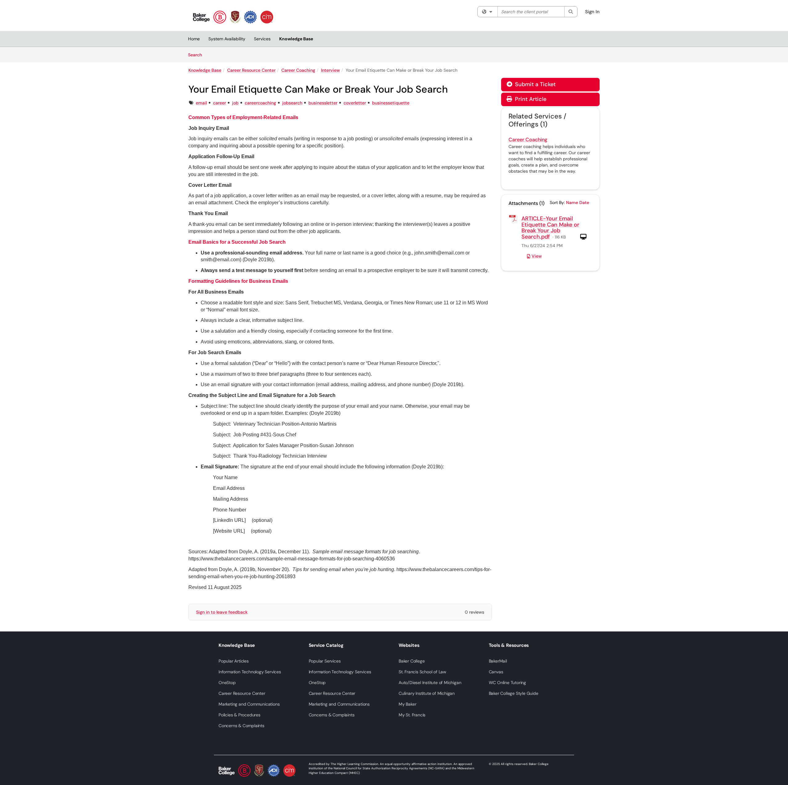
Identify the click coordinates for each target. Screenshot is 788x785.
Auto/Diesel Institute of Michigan (430, 682)
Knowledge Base (296, 39)
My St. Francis (412, 715)
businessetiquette (390, 103)
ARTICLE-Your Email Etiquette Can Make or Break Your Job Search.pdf (550, 227)
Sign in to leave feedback (221, 612)
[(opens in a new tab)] (233, 17)
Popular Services (325, 661)
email (201, 103)
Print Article (529, 99)
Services (262, 39)
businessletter (322, 103)
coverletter (355, 103)
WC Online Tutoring (507, 682)
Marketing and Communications (249, 704)
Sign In (592, 12)
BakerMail (498, 661)
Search (197, 55)
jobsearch (292, 103)
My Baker (407, 704)
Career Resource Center (251, 70)
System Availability (226, 39)
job (235, 103)
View (537, 256)
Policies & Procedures (239, 715)
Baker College (411, 661)
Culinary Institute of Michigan (427, 693)
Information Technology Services (250, 672)
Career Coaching (298, 70)
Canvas (496, 672)
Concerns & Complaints (241, 725)
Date (584, 202)
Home (194, 39)
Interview (330, 70)
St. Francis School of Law (422, 672)
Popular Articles (234, 661)
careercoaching (260, 103)
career (219, 103)
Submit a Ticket (534, 84)
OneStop (227, 682)
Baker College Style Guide (513, 693)
